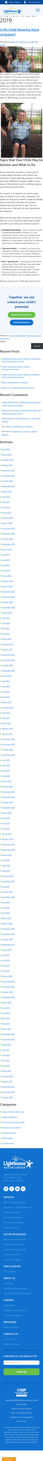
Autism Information (14, 1244)
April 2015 (6, 971)
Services (9, 1197)
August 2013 (6, 1045)
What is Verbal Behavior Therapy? (15, 382)
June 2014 (6, 1013)
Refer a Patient (11, 1327)
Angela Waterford (9, 402)
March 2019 (6, 834)
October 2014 (7, 992)
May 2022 (6, 692)
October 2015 (7, 939)
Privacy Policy (22, 1404)
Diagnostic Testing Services (18, 1207)
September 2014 (8, 997)
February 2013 (7, 1076)
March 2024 (6, 576)
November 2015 (8, 934)
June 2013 (6, 1055)
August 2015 (6, 950)
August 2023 (7, 613)
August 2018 (7, 855)
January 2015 (7, 976)
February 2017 (7, 892)
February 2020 (7, 786)
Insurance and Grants (15, 1239)
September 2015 (8, 945)
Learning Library (12, 1254)
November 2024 (8, 534)
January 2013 (7, 1081)
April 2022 (6, 697)
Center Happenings (9, 1117)
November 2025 (8, 476)
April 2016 (6, 913)
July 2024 (6, 555)
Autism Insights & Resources (22, 336)
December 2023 (8, 592)
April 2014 (6, 1024)
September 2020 (8, 755)
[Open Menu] (37, 10)
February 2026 (7, 460)
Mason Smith (7, 410)
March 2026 (6, 455)
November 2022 (8, 660)
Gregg (3, 45)
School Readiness (13, 1217)
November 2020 (8, 744)
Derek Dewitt (7, 418)
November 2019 (8, 797)
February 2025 (7, 518)
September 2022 (8, 671)
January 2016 (7, 923)
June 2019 (6, 818)
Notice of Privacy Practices (21, 1409)
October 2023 (7, 602)
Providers (10, 1322)
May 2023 (6, 628)
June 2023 (6, 623)
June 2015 (6, 960)
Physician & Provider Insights (13, 1122)
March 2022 (6, 702)
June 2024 (6, 560)
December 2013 (8, 1034)
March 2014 (6, 1029)
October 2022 (7, 665)
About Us (9, 1278)
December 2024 (8, 528)
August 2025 (7, 491)
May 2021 (5, 718)
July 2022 (5, 681)
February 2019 (7, 839)
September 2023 (8, 607)
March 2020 (6, 781)
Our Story (9, 1283)
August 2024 (7, 549)
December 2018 (8, 844)
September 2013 (8, 1039)
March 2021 (6, 723)
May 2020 (6, 771)
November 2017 (8, 881)
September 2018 (8, 850)
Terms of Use (21, 1421)
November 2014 (8, 987)
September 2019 (8, 808)
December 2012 (8, 1087)
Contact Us (11, 1334)
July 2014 (5, 1008)
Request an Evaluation (21, 315)
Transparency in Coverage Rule (21, 1417)
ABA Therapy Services (15, 1202)
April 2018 (6, 871)
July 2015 (5, 955)
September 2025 (8, 486)
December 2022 (8, 655)
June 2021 (6, 713)
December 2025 (8, 470)
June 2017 (6, 887)
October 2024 (7, 539)
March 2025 (6, 513)
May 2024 (6, 565)
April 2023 (6, 634)
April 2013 (6, 1066)
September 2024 (8, 544)
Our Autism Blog (12, 1259)
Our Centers (10, 1271)
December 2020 (8, 739)
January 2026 (7, 465)
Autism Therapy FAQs (15, 1249)
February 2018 (7, 876)
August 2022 (7, 676)
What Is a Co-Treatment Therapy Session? (18, 388)
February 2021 (7, 729)
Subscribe (22, 1372)
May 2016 (5, 908)
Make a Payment (12, 1344)
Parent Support (11, 1227)
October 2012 (7, 1097)
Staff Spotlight (7, 1138)
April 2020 (6, 776)
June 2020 (6, 765)
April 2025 (6, 507)
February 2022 (7, 707)
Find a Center (12, 1266)
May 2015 (5, 966)
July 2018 (5, 860)
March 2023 (6, 639)
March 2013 (6, 1071)
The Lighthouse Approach (17, 1293)
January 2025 (7, 523)
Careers (9, 1300)
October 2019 (7, 802)
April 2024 (6, 570)
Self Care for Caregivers (11, 1127)
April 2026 (6, 449)
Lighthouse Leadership (15, 1288)
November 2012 (8, 1092)
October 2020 (7, 750)
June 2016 (6, 902)
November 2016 (8, 897)
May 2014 (5, 1018)
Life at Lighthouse (13, 1315)
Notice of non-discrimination (21, 1413)
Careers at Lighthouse (15, 1310)
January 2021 (7, 734)
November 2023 (8, 597)
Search (3, 341)
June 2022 (6, 686)
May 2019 (5, 823)
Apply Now (9, 1305)
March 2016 (6, 918)
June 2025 (6, 497)
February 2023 (7, 644)
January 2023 (7, 649)
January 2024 (7, 586)
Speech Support (12, 1212)
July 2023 (5, 618)
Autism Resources (21, 322)
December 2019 (8, 792)
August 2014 (7, 1002)
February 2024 (7, 581)
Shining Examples (9, 1133)
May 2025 (6, 502)
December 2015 (8, 929)
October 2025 (7, 481)
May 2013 (5, 1060)
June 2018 (6, 865)
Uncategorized (8, 1143)
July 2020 (6, 760)
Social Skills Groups (14, 1222)
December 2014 (8, 981)
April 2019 (6, 829)
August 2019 (7, 813)
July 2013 (5, 1050)
